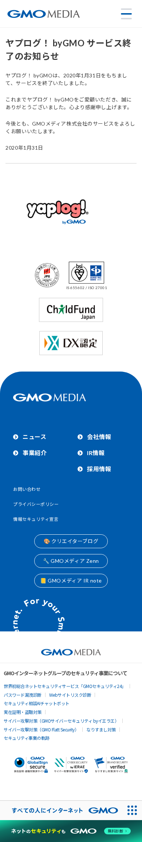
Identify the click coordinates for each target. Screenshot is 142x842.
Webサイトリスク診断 (70, 695)
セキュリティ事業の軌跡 (27, 738)
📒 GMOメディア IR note (71, 580)
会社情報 (99, 436)
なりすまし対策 (101, 729)
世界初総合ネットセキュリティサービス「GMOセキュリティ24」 (65, 686)
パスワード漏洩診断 (23, 695)
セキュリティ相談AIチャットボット (37, 703)
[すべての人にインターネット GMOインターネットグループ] (61, 810)
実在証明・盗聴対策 (23, 712)
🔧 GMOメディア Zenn (71, 561)
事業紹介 (35, 452)
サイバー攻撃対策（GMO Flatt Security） (41, 729)
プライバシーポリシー (36, 504)
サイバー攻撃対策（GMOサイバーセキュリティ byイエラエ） (61, 721)
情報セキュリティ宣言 (36, 519)
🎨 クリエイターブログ (71, 541)
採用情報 (99, 468)
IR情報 (95, 452)
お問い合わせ (26, 489)
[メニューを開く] (126, 13)
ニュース (34, 436)
